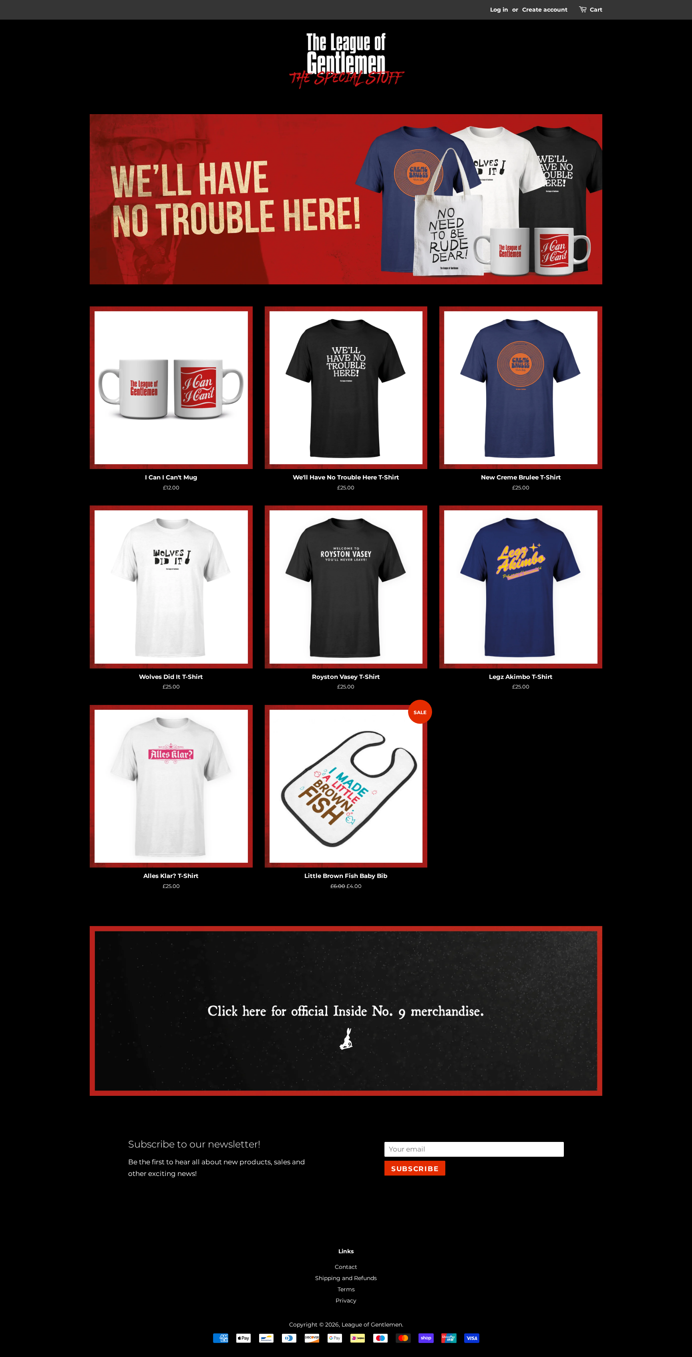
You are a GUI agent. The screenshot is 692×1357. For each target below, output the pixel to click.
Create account (544, 9)
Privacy (346, 1300)
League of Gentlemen (372, 1324)
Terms (346, 1289)
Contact (346, 1266)
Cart (596, 9)
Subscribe (415, 1169)
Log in (499, 9)
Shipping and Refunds (346, 1278)
